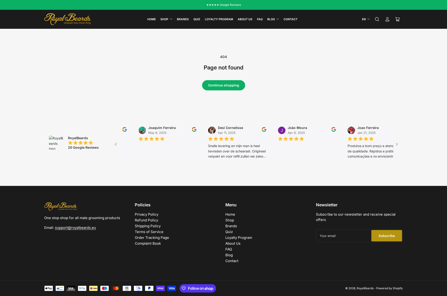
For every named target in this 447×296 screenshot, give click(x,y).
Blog (271, 19)
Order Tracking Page (152, 237)
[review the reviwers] (120, 131)
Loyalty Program (219, 19)
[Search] (377, 19)
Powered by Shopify (389, 288)
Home (151, 19)
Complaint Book (148, 243)
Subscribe (387, 236)
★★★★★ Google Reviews (223, 5)
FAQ (260, 19)
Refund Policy (146, 220)
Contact (291, 19)
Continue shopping (223, 85)
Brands (183, 19)
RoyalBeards (365, 288)
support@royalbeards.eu (75, 227)
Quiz (196, 19)
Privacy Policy (146, 214)
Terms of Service (149, 232)
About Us (245, 19)
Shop (164, 19)
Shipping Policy (148, 226)
